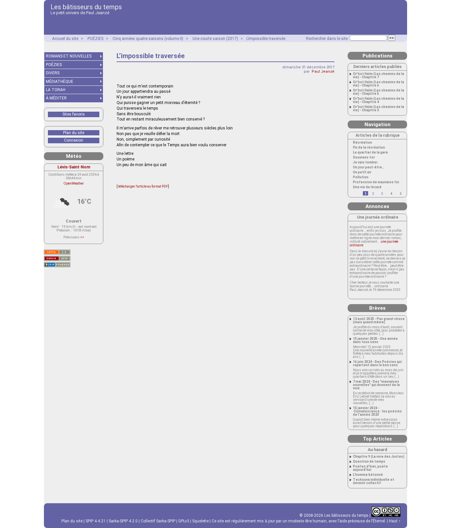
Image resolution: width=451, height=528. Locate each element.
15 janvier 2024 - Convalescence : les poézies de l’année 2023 (377, 411)
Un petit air (362, 172)
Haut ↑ (394, 521)
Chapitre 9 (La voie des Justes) (378, 456)
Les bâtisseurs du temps (86, 7)
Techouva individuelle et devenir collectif (373, 481)
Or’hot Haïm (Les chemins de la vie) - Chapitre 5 (378, 92)
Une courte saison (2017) (215, 38)
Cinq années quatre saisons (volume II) (148, 38)
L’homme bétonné (368, 474)
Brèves (377, 308)
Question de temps (369, 461)
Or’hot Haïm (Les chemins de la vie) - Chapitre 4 (378, 100)
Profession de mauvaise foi (376, 182)
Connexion (73, 140)
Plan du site (73, 132)
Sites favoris (73, 114)
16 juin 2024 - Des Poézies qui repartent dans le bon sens (377, 363)
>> (82, 237)
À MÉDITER (56, 98)
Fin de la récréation (369, 147)
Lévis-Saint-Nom (73, 166)
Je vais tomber (365, 162)
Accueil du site (65, 38)
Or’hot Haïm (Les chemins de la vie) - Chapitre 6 (378, 84)
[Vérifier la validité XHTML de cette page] (57, 252)
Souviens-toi (364, 157)
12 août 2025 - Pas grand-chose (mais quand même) (379, 320)
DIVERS (52, 73)
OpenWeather (73, 183)
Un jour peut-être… (368, 167)
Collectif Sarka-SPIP (158, 521)
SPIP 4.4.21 (96, 521)
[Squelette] (57, 258)
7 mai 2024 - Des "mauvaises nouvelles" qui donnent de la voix (376, 385)
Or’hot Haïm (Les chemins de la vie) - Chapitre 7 (378, 75)
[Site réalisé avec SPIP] (57, 264)
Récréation (362, 142)
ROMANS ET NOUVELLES (68, 56)
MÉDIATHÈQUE (59, 81)
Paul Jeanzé (323, 71)
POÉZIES (95, 38)
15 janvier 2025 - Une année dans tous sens (375, 340)
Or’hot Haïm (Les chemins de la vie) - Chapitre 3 (378, 108)
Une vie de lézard (367, 187)
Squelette (200, 521)
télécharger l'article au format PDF (143, 186)
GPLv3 (183, 521)
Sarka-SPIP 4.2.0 (123, 521)
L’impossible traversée (265, 38)
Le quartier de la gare (370, 152)
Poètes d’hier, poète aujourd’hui (370, 468)
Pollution (360, 177)
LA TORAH (55, 90)
